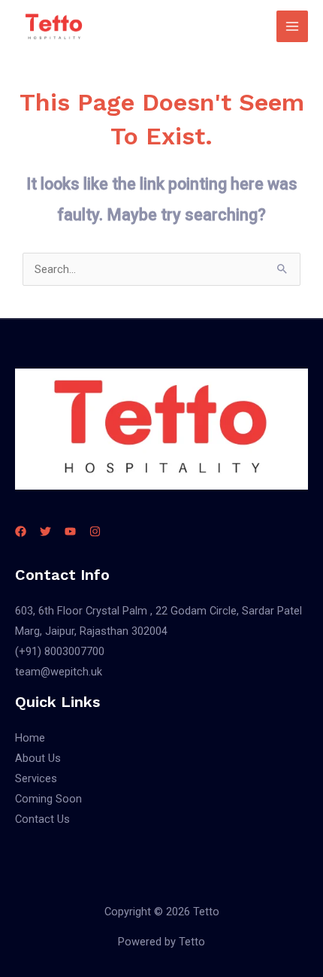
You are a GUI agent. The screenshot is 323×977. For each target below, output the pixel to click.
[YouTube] (70, 531)
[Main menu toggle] (292, 26)
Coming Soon (48, 799)
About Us (38, 758)
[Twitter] (45, 531)
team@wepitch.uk (58, 671)
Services (36, 778)
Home (30, 738)
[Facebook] (20, 531)
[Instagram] (95, 531)
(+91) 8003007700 (59, 651)
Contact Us (42, 819)
